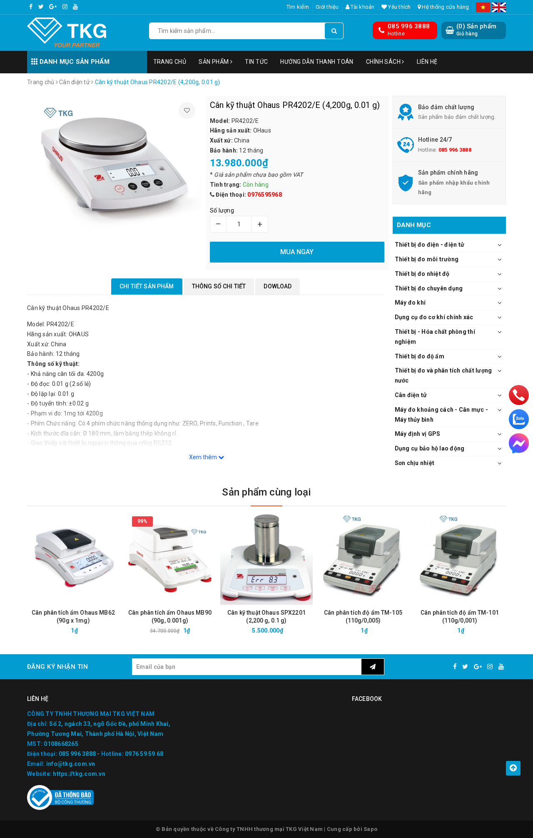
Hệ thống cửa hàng (445, 7)
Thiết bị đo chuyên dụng (429, 288)
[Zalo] (519, 419)
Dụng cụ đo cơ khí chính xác (434, 317)
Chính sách (384, 61)
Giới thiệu (327, 7)
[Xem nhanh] (117, 630)
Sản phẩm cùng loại (266, 492)
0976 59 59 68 (144, 753)
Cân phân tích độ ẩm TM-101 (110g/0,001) (460, 616)
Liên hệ (427, 61)
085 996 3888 (409, 26)
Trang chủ (170, 61)
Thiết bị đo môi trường (427, 259)
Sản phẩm (214, 61)
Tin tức (256, 61)
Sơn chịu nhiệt (415, 463)
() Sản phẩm (476, 30)
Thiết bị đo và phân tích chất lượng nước (443, 375)
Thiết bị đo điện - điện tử (430, 244)
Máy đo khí (410, 302)
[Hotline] (519, 395)
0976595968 (264, 194)
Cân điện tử (411, 395)
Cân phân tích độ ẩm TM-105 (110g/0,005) (363, 616)
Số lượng (222, 210)
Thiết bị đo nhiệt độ (422, 273)
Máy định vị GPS (418, 433)
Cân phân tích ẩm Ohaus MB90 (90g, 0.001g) (170, 616)
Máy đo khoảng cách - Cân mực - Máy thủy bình (441, 414)
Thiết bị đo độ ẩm (419, 356)
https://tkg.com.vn (79, 773)
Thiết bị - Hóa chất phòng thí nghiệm (435, 336)
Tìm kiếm (297, 7)
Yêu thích (399, 7)
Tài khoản (362, 7)
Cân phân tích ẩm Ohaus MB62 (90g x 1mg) (73, 616)
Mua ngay (88, 630)
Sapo (370, 829)
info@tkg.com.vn (70, 763)
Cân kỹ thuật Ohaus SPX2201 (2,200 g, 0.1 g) (266, 616)
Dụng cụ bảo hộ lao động (430, 448)
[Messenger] (519, 443)
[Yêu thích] (187, 110)
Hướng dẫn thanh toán (316, 61)
